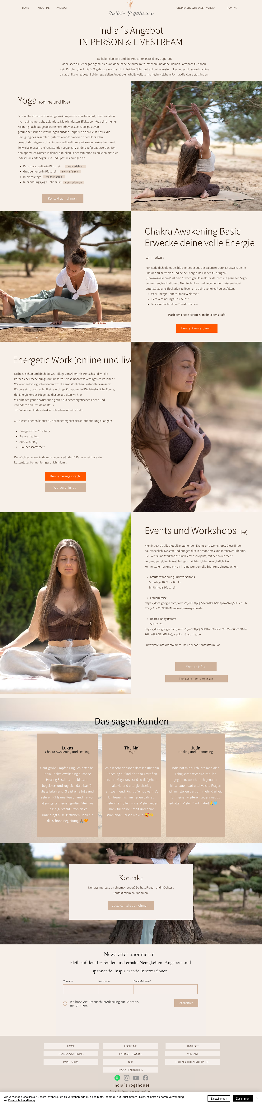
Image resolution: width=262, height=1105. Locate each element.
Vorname (68, 981)
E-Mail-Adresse (141, 981)
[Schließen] (257, 1098)
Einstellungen (219, 1098)
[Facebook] (145, 1078)
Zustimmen (243, 1098)
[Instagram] (126, 1078)
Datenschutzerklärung (21, 1100)
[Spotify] (117, 1078)
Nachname (104, 981)
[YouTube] (136, 1078)
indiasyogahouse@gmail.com (135, 1091)
